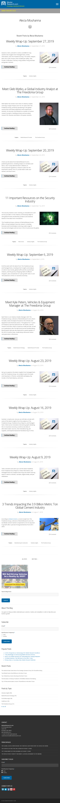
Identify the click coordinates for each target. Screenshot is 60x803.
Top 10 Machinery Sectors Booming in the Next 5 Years (14, 676)
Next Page (34, 559)
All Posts (24, 559)
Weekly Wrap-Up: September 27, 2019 (30, 41)
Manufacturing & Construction (21, 543)
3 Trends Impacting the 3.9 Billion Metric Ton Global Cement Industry (30, 505)
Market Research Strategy (19, 347)
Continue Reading (9, 67)
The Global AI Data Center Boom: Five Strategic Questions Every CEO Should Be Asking (22, 670)
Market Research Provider (26, 137)
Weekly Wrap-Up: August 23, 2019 (30, 361)
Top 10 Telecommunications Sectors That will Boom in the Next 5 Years (18, 681)
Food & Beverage (7, 698)
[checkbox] (30, 635)
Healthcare (5, 701)
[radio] (30, 634)
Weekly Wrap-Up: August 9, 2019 (30, 457)
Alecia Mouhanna (23, 46)
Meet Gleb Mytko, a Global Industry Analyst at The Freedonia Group (30, 90)
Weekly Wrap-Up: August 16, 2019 (30, 408)
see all (4, 706)
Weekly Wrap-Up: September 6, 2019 (30, 254)
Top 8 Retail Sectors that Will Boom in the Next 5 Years (14, 673)
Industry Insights (32, 76)
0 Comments (53, 67)
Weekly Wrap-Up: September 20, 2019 (30, 150)
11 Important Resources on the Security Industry (30, 199)
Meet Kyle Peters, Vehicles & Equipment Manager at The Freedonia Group (30, 303)
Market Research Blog (9, 11)
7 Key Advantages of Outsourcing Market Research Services (20, 654)
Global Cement (13, 519)
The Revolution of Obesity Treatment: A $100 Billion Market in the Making (19, 678)
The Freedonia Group (40, 137)
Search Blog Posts (6, 591)
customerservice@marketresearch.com (11, 735)
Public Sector (21, 241)
